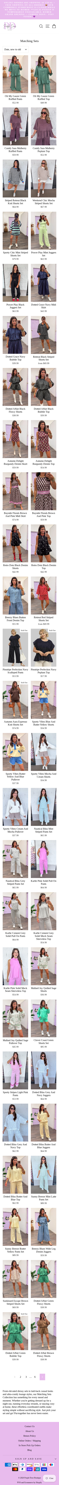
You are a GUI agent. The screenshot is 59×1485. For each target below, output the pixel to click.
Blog (29, 1450)
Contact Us (29, 1426)
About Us (29, 1431)
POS (19, 1482)
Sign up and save (28, 1459)
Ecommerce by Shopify (33, 1482)
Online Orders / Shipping (29, 1440)
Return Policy (29, 1436)
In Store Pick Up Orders (29, 1445)
